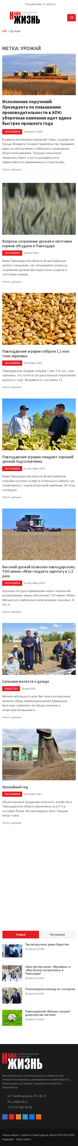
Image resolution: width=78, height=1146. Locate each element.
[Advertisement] (39, 882)
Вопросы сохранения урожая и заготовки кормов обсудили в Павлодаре (37, 243)
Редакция (8, 1139)
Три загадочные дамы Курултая (47, 944)
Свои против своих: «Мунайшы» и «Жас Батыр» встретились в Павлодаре (47, 970)
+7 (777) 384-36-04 (20, 1107)
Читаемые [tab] (57, 934)
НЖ (4, 31)
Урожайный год (15, 787)
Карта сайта (23, 1139)
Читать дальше (11, 169)
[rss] (38, 1117)
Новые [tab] (21, 934)
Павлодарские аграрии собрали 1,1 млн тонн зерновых (35, 353)
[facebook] (4, 1117)
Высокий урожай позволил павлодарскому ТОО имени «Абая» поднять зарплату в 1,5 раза (38, 571)
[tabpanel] (39, 984)
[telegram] (25, 1117)
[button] (4, 18)
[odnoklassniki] (18, 1117)
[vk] (31, 1117)
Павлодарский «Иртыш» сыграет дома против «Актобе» (47, 1013)
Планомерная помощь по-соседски (50, 989)
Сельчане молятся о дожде (25, 681)
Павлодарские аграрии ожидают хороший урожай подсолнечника (37, 459)
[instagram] (11, 1117)
